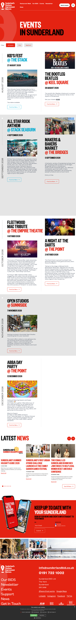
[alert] (38, 613)
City (19, 45)
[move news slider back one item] (69, 438)
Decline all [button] (42, 615)
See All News (67, 486)
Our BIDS (35, 3)
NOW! (58, 99)
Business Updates (61, 525)
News (21, 7)
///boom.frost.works (47, 591)
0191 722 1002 (51, 572)
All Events (10, 45)
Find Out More (13, 107)
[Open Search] (73, 5)
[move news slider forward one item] (73, 438)
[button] (38, 618)
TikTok (69, 596)
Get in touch (64, 5)
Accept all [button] (34, 615)
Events (42, 3)
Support (7, 593)
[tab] (2, 52)
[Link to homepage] (8, 6)
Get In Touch (11, 603)
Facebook (61, 596)
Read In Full (3, 473)
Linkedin (42, 596)
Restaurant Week (25, 3)
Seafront (28, 45)
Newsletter (49, 3)
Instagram (51, 596)
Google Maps (61, 591)
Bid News (59, 524)
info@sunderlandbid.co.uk (56, 567)
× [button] (74, 606)
